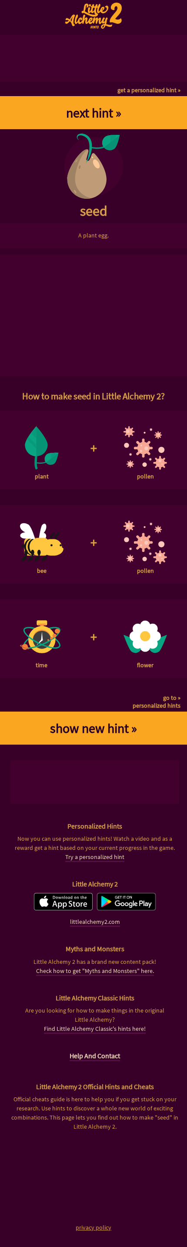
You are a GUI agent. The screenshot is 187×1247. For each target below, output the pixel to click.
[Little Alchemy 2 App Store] (63, 908)
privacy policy (93, 1227)
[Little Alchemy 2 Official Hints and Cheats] (93, 16)
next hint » (93, 112)
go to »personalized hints (156, 701)
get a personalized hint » (148, 90)
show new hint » (93, 728)
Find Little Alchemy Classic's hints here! (95, 1029)
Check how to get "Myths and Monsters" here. (95, 971)
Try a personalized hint (94, 857)
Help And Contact (95, 1055)
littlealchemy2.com (95, 922)
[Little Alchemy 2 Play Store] (126, 908)
